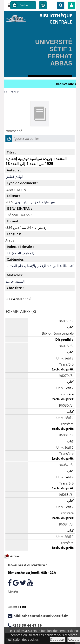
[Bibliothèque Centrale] (16, 18)
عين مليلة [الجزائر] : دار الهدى (35, 202)
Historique (43, 5)
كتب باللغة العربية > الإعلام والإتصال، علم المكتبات (39, 266)
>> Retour (11, 92)
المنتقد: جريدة (15, 281)
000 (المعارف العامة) (19, 253)
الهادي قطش (14, 176)
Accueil (14, 556)
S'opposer (57, 639)
